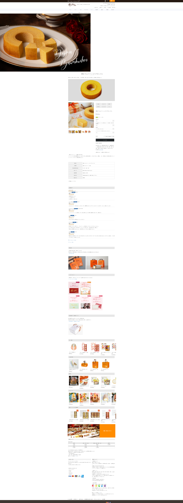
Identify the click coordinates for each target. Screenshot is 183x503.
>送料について (98, 152)
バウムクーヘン (76, 12)
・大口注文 (104, 7)
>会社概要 (103, 499)
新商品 (107, 9)
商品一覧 (112, 9)
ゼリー (75, 9)
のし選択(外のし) (98, 123)
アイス (70, 9)
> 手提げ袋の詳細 (71, 253)
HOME (69, 12)
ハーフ (91, 9)
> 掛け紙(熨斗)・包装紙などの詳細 (73, 321)
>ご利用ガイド (75, 499)
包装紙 (97, 127)
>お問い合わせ (81, 499)
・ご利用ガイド (101, 7)
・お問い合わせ (113, 7)
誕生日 (102, 9)
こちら (100, 492)
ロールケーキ (86, 9)
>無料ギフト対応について (105, 152)
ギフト (81, 9)
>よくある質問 (70, 499)
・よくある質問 (109, 7)
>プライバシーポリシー (97, 499)
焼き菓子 (97, 9)
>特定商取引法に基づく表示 (88, 499)
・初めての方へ (96, 7)
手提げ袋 (97, 119)
